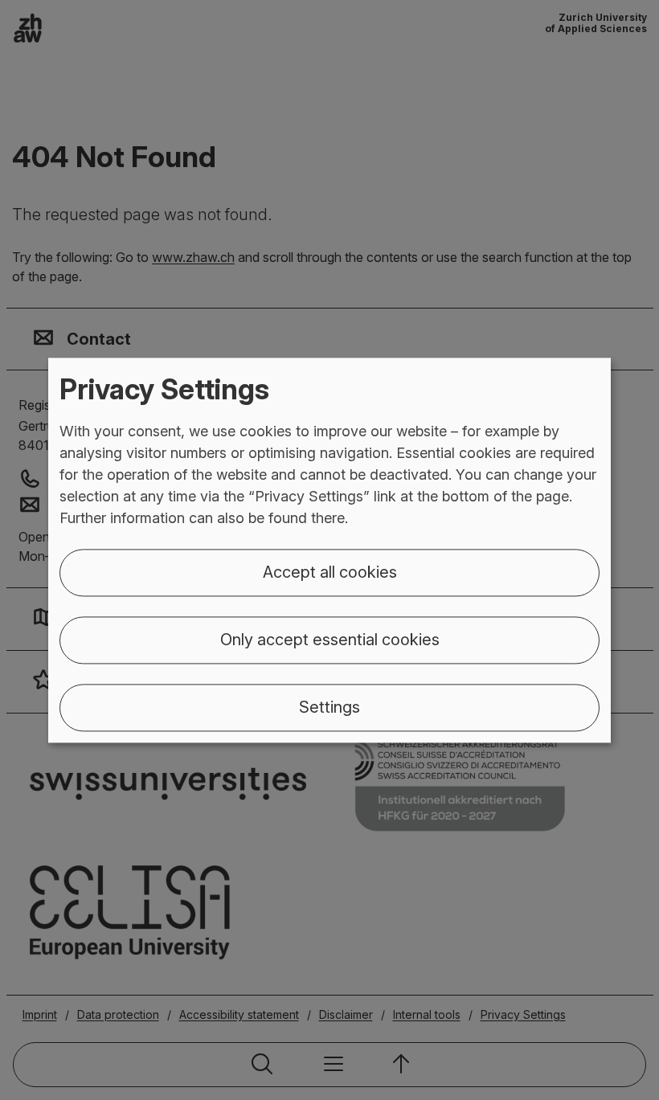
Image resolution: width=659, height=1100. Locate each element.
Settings (329, 707)
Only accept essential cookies (330, 639)
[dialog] (329, 550)
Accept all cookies (330, 572)
